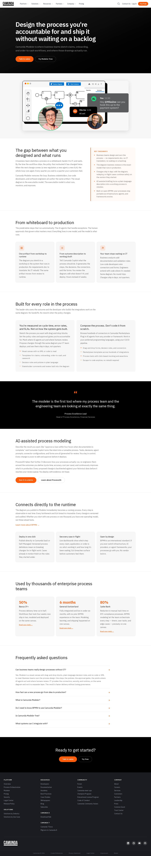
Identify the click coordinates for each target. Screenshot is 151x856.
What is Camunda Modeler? (28, 700)
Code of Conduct (83, 800)
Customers (118, 794)
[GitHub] (145, 843)
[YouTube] (139, 843)
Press (116, 804)
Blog (42, 804)
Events (79, 787)
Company (70, 4)
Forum (79, 784)
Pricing (81, 4)
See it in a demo (26, 480)
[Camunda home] (8, 4)
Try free (85, 759)
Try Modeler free (45, 59)
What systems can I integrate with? (32, 723)
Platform (23, 4)
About (116, 784)
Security (7, 797)
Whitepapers (45, 800)
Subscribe (44, 807)
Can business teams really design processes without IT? (41, 669)
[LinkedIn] (128, 843)
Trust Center (119, 810)
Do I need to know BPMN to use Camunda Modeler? (39, 708)
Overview (7, 784)
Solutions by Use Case (12, 817)
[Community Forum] (134, 843)
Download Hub (46, 817)
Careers (117, 787)
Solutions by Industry (11, 814)
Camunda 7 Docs (47, 827)
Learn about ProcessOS (51, 480)
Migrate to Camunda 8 (49, 830)
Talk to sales (24, 59)
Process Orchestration (12, 787)
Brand (116, 853)
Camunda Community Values (87, 804)
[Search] (119, 4)
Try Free (143, 4)
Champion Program (84, 794)
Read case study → (26, 625)
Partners (59, 4)
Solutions (34, 4)
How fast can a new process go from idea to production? (41, 692)
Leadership (118, 800)
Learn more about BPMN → (27, 525)
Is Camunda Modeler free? (28, 715)
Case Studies (45, 797)
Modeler (7, 790)
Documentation (46, 787)
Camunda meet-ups (84, 790)
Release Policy (9, 804)
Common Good (119, 807)
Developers (45, 784)
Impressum (104, 853)
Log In (134, 4)
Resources (47, 4)
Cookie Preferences (57, 853)
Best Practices (46, 794)
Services (117, 790)
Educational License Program (88, 797)
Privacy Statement (74, 853)
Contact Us (126, 4)
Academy (44, 790)
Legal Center (8, 800)
